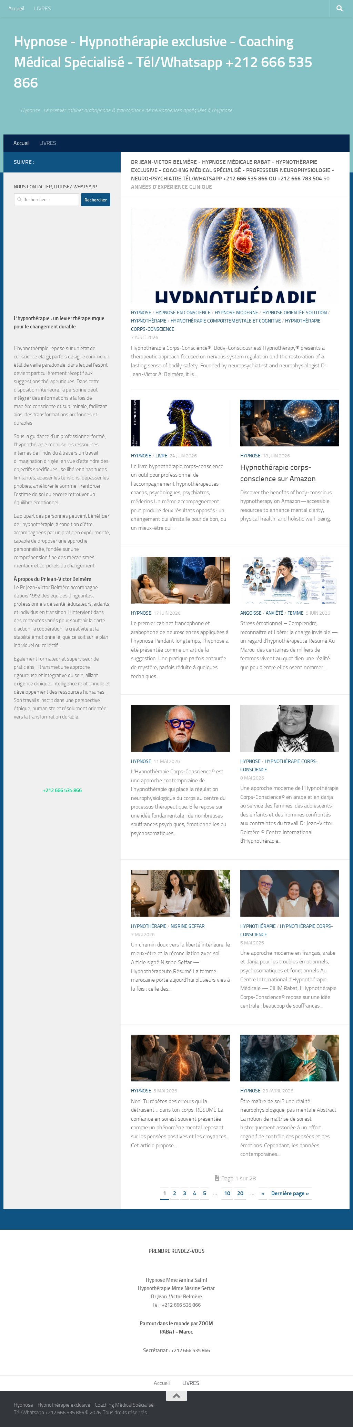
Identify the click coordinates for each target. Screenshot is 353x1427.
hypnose (141, 313)
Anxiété (274, 613)
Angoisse (251, 613)
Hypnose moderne (236, 313)
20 (240, 1193)
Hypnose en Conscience (183, 313)
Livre (161, 456)
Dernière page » (290, 1193)
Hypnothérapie (149, 321)
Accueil (16, 8)
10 (227, 1193)
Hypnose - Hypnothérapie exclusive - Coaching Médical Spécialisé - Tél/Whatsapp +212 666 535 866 (163, 62)
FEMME (296, 613)
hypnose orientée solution (294, 313)
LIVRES (42, 8)
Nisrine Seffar (188, 926)
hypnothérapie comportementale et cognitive (226, 321)
